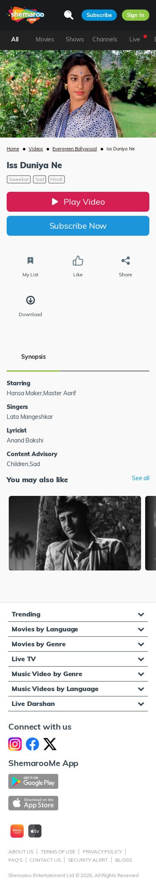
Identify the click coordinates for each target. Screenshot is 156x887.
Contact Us (45, 860)
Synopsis (33, 356)
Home (13, 149)
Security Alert (88, 860)
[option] (75, 534)
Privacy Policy (102, 851)
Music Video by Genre (47, 673)
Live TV (24, 659)
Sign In (135, 15)
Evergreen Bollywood (74, 149)
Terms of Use (58, 851)
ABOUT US (20, 851)
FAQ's (15, 860)
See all (140, 478)
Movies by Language (45, 629)
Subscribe (99, 15)
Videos (36, 149)
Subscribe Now (78, 225)
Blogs (123, 860)
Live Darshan (33, 703)
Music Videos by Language (55, 688)
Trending (26, 614)
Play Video (84, 201)
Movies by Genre (39, 644)
